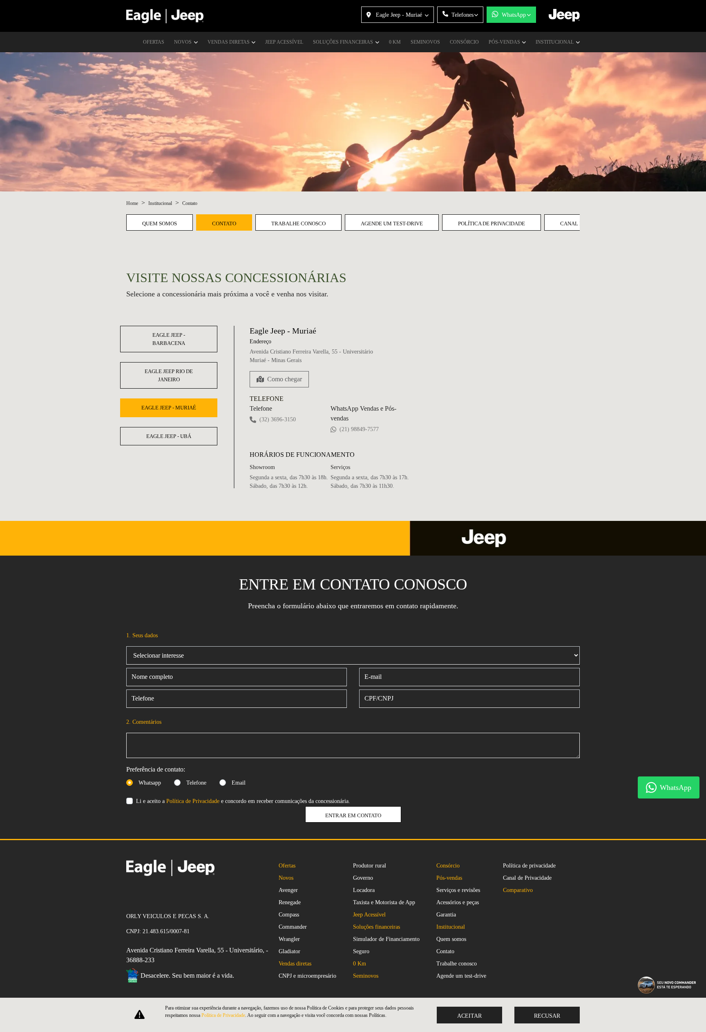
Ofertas (153, 42)
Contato (224, 223)
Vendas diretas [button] (229, 42)
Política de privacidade (491, 223)
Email (239, 783)
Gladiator (289, 951)
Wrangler (289, 939)
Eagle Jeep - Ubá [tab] (168, 436)
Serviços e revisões (458, 890)
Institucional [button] (555, 42)
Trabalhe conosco (298, 223)
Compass (289, 915)
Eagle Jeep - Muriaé (399, 15)
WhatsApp (514, 15)
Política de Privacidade (192, 801)
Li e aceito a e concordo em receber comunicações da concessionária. (243, 801)
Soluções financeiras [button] (343, 42)
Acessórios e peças (457, 902)
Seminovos (425, 42)
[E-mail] (142, 894)
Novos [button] (183, 42)
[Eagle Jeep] (164, 16)
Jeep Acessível (284, 42)
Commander (293, 927)
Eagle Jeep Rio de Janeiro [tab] (169, 375)
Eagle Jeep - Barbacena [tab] (168, 339)
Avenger (288, 890)
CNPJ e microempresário (307, 976)
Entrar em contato (353, 815)
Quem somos (159, 223)
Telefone (196, 783)
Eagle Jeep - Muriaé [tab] (168, 408)
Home (132, 203)
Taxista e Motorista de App (384, 902)
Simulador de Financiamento (386, 939)
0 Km (395, 42)
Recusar (547, 1016)
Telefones (462, 15)
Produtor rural (369, 866)
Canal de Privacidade (527, 878)
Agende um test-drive (392, 223)
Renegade (290, 902)
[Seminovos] (129, 894)
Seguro (361, 951)
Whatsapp (150, 783)
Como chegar (284, 379)
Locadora (364, 890)
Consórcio (464, 42)
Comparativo (518, 890)
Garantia (446, 915)
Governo (363, 878)
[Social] (136, 894)
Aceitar (469, 1016)
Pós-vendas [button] (505, 42)
